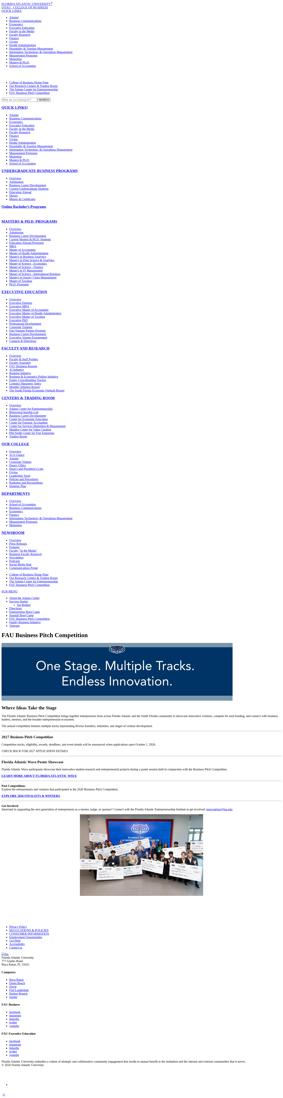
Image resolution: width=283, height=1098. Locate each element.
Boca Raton (16, 979)
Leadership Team (19, 475)
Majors (13, 195)
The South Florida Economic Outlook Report (36, 390)
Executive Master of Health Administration (35, 313)
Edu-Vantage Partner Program (27, 330)
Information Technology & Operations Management (40, 52)
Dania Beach (17, 983)
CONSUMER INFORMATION (29, 933)
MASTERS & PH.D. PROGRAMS (29, 221)
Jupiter (13, 997)
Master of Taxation (20, 281)
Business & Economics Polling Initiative (33, 376)
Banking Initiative (20, 373)
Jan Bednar (24, 605)
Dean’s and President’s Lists (26, 468)
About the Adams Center (24, 598)
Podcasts (14, 561)
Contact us (15, 947)
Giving (13, 41)
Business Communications (25, 21)
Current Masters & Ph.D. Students (30, 239)
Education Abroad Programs (26, 242)
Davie (13, 986)
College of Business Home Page (29, 82)
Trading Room (18, 436)
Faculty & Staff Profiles (23, 359)
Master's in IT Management (26, 270)
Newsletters (16, 557)
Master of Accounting (22, 249)
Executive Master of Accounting (29, 309)
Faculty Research (19, 34)
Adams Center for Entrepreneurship (31, 408)
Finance (14, 38)
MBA (12, 246)
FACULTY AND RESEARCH (25, 348)
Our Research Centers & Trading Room (33, 86)
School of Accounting (22, 66)
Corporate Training (20, 327)
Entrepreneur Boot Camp (24, 611)
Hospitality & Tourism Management (31, 48)
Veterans (14, 625)
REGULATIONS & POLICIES (29, 930)
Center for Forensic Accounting (28, 422)
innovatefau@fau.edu (219, 809)
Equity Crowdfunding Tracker (27, 380)
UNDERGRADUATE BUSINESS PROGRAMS (40, 171)
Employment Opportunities (25, 937)
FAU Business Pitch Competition (29, 93)
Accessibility (17, 944)
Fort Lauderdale (19, 990)
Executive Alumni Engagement (28, 337)
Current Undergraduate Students (29, 188)
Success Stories (18, 601)
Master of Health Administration (28, 253)
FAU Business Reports (23, 366)
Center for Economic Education (28, 419)
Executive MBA (19, 306)
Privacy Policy (18, 926)
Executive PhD (18, 320)
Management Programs (23, 55)
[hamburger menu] (141, 74)
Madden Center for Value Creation (30, 429)
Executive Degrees (20, 303)
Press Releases (18, 543)
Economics (16, 24)
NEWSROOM (13, 533)
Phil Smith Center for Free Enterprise (31, 433)
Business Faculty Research (25, 554)
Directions (15, 608)
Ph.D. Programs (19, 284)
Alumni (13, 17)
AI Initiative (16, 369)
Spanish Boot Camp (21, 615)
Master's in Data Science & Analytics (31, 260)
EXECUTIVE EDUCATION (24, 292)
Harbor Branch (18, 993)
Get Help (14, 940)
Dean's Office (17, 465)
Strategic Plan (17, 486)
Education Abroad (20, 192)
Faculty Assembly (20, 362)
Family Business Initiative (25, 622)
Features (14, 547)
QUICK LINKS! (15, 107)
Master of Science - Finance (26, 267)
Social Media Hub (20, 564)
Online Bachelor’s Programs (24, 207)
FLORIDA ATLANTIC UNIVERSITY (27, 4)
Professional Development (25, 323)
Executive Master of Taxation (27, 316)
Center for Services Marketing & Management (37, 426)
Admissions (16, 181)
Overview (15, 178)
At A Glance (16, 455)
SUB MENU (10, 591)
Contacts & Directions (22, 341)
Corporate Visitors (20, 462)
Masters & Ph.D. (19, 62)
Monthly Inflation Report (24, 387)
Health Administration (22, 45)
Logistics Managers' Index (25, 383)
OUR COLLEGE (15, 444)
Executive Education (21, 27)
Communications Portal (23, 568)
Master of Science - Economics (28, 263)
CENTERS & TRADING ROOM (28, 398)
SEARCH (44, 99)
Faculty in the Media (21, 31)
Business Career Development (27, 185)
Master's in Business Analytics (27, 256)
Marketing (15, 59)
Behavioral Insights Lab (23, 412)
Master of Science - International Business (34, 274)
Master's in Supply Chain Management (32, 277)
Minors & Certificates (22, 199)
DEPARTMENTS (16, 494)
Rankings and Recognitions (26, 482)
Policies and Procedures (23, 479)
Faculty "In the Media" (23, 550)
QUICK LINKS (12, 11)
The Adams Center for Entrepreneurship (33, 89)
